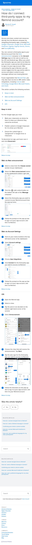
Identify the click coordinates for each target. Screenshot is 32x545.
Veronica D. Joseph (10, 24)
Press (3, 525)
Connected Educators (7, 532)
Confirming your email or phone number (14, 426)
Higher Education (6, 511)
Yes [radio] (6, 407)
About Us (4, 521)
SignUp (11, 46)
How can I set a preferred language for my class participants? (15, 434)
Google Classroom (8, 44)
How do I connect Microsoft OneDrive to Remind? (14, 430)
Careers (4, 523)
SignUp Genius (19, 46)
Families (4, 514)
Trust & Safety (5, 534)
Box (28, 42)
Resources (4, 527)
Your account (16, 9)
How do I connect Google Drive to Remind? (15, 421)
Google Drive (19, 44)
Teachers (4, 512)
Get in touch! (25, 499)
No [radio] (15, 407)
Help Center (6, 9)
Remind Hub (22, 78)
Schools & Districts (6, 509)
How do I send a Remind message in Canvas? (15, 423)
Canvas (19, 82)
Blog (3, 538)
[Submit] (28, 449)
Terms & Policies (7, 541)
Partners (4, 516)
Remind (7, 3)
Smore (27, 46)
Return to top (6, 155)
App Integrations (9, 10)
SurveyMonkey (9, 48)
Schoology (5, 84)
